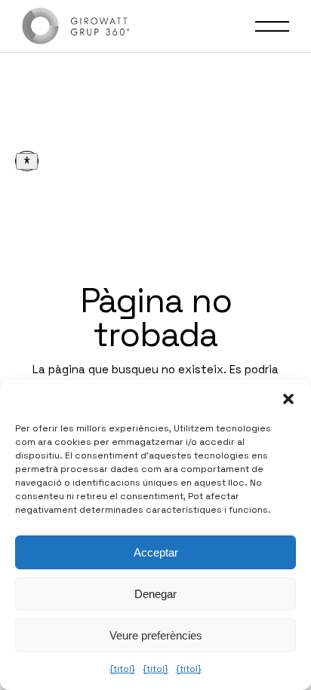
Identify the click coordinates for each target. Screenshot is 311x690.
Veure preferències (155, 635)
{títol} (122, 669)
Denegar (155, 593)
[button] (288, 398)
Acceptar (156, 552)
